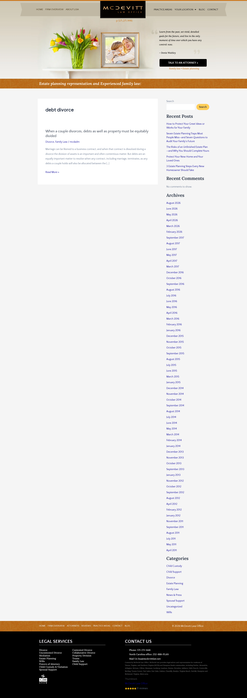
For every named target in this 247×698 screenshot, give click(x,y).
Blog (202, 9)
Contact (212, 9)
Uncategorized (174, 606)
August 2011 (173, 533)
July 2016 (171, 295)
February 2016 (174, 324)
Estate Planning (174, 583)
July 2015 (171, 365)
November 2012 (175, 480)
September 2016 (175, 284)
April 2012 (171, 504)
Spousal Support (175, 600)
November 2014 (175, 394)
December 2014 (175, 388)
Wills (169, 612)
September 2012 (175, 492)
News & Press (174, 595)
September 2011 (175, 527)
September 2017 (175, 237)
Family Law (61, 141)
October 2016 (173, 278)
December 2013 (175, 451)
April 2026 (172, 220)
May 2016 (171, 307)
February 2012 (174, 509)
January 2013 (173, 475)
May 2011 (171, 544)
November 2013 (175, 457)
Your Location (184, 9)
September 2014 (175, 405)
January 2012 (173, 515)
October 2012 (173, 486)
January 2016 (173, 330)
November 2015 (175, 342)
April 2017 (171, 261)
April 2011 (171, 550)
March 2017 (172, 266)
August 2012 (173, 498)
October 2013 (173, 463)
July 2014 (171, 417)
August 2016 (173, 289)
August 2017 (173, 243)
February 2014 (174, 440)
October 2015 (173, 347)
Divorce (49, 141)
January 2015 (173, 382)
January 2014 (173, 446)
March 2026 (173, 226)
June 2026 (172, 208)
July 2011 (171, 538)
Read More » (52, 172)
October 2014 (173, 399)
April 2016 (171, 313)
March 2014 (172, 434)
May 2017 (171, 255)
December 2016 (175, 272)
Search (170, 101)
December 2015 (175, 336)
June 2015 (171, 370)
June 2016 (171, 301)
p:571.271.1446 (124, 20)
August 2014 (173, 411)
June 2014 (171, 423)
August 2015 (173, 359)
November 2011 (174, 521)
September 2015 (175, 353)
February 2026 (174, 232)
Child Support (174, 572)
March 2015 (172, 376)
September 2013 (175, 469)
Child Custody (174, 566)
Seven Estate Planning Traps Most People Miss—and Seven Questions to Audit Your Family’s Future (187, 137)
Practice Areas (163, 9)
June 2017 (171, 249)
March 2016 (172, 318)
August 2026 (173, 203)
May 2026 (171, 214)
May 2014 (171, 428)
